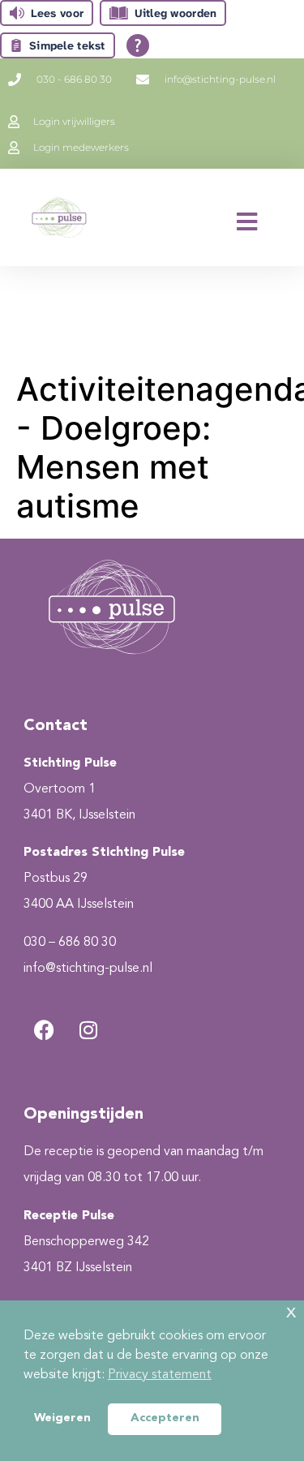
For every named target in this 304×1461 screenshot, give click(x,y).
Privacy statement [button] (160, 1375)
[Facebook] (44, 1029)
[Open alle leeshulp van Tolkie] (137, 45)
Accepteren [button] (165, 1418)
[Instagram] (88, 1029)
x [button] (291, 1312)
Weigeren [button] (62, 1418)
